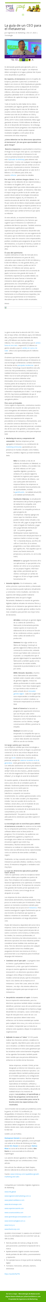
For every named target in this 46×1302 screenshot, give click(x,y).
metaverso (33, 908)
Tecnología (9, 35)
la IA (13, 758)
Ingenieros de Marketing (16, 33)
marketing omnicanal (13, 447)
